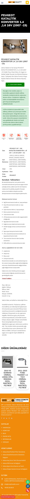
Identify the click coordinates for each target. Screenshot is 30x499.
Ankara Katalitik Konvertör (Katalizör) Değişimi (13, 456)
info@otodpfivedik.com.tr (11, 484)
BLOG (4, 433)
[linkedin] (6, 418)
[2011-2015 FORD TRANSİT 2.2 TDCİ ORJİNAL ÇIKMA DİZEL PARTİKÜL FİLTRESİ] (10, 362)
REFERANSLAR (7, 439)
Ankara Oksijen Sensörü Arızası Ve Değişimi (15, 469)
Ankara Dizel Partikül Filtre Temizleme (14, 452)
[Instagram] (28, 486)
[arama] (28, 490)
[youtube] (11, 418)
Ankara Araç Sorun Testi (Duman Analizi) (14, 460)
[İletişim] (27, 2)
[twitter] (4, 418)
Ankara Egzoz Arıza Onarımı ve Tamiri (13, 466)
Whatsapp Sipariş (16, 84)
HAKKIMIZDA (6, 428)
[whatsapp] (28, 481)
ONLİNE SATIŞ (7, 436)
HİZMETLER (6, 430)
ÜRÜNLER (6, 442)
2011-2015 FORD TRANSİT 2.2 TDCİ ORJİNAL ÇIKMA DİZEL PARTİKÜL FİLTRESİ (10, 379)
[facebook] (1, 418)
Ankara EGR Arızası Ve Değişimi (11, 463)
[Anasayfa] (15, 2)
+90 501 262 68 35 (9, 487)
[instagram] (9, 418)
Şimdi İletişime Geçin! (8, 497)
